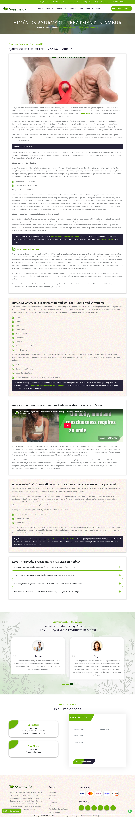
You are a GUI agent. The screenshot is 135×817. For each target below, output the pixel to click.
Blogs (80, 8)
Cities (47, 28)
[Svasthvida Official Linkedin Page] (21, 2)
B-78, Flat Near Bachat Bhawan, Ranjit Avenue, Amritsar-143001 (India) (65, 2)
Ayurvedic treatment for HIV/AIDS (60, 539)
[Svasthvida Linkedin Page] (106, 807)
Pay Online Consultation (121, 8)
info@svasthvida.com (101, 2)
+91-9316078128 (106, 239)
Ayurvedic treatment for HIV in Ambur (47, 386)
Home (40, 8)
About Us (49, 8)
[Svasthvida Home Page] (15, 8)
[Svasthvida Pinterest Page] (100, 807)
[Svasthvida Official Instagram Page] (9, 2)
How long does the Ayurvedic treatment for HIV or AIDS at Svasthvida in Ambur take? (48, 583)
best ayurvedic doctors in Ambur (65, 236)
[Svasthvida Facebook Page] (81, 807)
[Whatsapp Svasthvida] (130, 811)
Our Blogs (53, 802)
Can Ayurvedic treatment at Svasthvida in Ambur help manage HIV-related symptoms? (48, 591)
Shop (88, 8)
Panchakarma (70, 8)
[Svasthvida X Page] (94, 807)
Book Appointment (83, 762)
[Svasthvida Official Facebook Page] (5, 2)
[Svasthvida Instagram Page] (87, 807)
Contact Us (96, 8)
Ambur (55, 28)
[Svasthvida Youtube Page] (25, 2)
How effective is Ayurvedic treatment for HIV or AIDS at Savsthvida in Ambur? (45, 567)
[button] (63, 684)
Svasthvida (85, 113)
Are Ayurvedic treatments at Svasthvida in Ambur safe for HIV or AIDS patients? (45, 575)
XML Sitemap (54, 812)
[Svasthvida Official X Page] (13, 2)
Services (59, 8)
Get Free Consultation (11, 811)
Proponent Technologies (91, 816)
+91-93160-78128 (118, 2)
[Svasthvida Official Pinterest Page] (17, 2)
